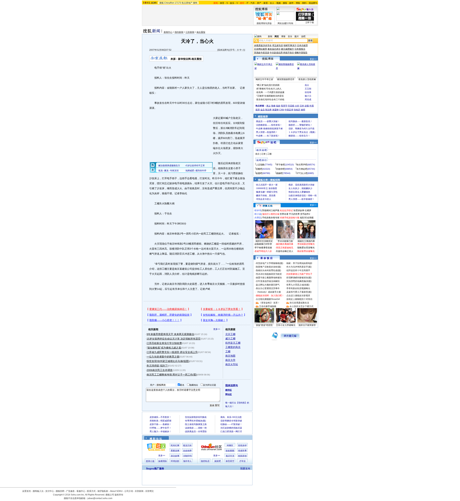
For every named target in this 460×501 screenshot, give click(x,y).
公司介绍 (128, 491)
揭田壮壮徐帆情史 (264, 241)
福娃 (278, 106)
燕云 (307, 85)
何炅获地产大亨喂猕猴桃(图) (269, 263)
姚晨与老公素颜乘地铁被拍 (269, 277)
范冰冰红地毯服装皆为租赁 (269, 274)
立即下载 (309, 22)
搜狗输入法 (38, 491)
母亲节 (284, 106)
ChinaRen (169, 3)
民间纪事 (175, 445)
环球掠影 (175, 461)
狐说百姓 (187, 445)
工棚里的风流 (232, 347)
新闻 (270, 36)
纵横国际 (162, 461)
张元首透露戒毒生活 (299, 302)
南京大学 (230, 360)
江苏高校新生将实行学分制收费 (164, 343)
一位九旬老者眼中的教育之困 (163, 356)
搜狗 (195, 3)
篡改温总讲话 (274, 49)
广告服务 (70, 491)
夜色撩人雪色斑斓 (307, 79)
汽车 (252, 3)
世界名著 (284, 214)
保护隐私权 (102, 491)
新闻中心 (168, 32)
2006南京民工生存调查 (159, 370)
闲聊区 (230, 445)
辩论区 (228, 394)
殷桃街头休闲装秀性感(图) (268, 270)
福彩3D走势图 (307, 217)
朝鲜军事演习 (290, 45)
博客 (298, 3)
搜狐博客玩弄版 (264, 23)
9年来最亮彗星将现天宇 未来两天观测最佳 (170, 334)
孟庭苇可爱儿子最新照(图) (299, 292)
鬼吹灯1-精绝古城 (270, 214)
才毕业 (242, 461)
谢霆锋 (275, 109)
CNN (281, 109)
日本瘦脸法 (300, 49)
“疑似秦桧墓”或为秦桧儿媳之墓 (164, 347)
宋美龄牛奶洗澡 (261, 52)
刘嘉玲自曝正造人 (284, 251)
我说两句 (313, 3)
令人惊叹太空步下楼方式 (301, 306)
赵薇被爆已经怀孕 (263, 244)
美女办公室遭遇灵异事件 (268, 288)
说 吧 (273, 142)
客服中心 (81, 491)
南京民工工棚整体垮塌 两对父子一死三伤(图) (172, 374)
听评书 (258, 210)
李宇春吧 (280, 164)
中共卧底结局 (276, 52)
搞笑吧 (217, 461)
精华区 (228, 390)
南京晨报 (201, 32)
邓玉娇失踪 (277, 45)
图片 (297, 36)
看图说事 (175, 450)
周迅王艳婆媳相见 (284, 247)
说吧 (303, 36)
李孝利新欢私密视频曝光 (298, 288)
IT (247, 3)
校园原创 (242, 456)
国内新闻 (179, 32)
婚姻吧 (279, 173)
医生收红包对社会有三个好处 (270, 99)
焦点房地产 (187, 3)
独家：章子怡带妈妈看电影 (299, 263)
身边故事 (175, 456)
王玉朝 (308, 88)
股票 (258, 109)
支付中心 (49, 491)
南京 (257, 154)
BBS (304, 3)
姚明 (303, 109)
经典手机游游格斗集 (289, 217)
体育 (222, 3)
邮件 (291, 3)
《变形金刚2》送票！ (269, 302)
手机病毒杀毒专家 (270, 217)
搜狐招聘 (60, 491)
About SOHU (116, 491)
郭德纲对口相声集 (270, 210)
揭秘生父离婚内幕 (306, 241)
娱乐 (232, 3)
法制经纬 (187, 456)
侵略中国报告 (301, 52)
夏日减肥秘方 (287, 49)
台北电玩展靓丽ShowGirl (268, 299)
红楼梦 (308, 210)
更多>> (216, 329)
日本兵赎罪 (302, 45)
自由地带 (187, 450)
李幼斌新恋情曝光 (306, 244)
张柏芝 (297, 109)
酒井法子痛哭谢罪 (307, 325)
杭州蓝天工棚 (232, 342)
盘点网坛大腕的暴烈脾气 (268, 285)
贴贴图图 (230, 450)
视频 (278, 3)
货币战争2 (305, 214)
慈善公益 (150, 461)
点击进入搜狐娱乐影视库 (298, 295)
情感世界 (242, 450)
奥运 (268, 106)
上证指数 (260, 164)
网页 (277, 36)
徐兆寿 (308, 92)
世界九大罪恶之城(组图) (297, 285)
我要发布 (245, 468)
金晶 (262, 109)
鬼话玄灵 (230, 456)
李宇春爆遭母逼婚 (263, 247)
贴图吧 (259, 173)
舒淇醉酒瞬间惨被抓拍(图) (299, 277)
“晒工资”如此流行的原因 (267, 85)
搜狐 (161, 3)
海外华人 (187, 461)
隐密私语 (205, 461)
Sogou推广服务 (155, 468)
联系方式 (91, 491)
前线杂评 (242, 445)
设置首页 (26, 491)
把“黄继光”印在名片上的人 (269, 88)
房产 (259, 3)
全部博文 (149, 491)
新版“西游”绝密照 (264, 325)
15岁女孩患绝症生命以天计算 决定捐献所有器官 (174, 338)
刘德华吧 (280, 169)
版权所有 (119, 494)
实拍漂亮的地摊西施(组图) (299, 281)
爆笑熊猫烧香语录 (285, 79)
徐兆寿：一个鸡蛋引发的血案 (270, 92)
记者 (263, 154)
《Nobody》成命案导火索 (268, 292)
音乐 (290, 36)
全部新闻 (139, 491)
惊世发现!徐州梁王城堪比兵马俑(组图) (168, 361)
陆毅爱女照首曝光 (306, 247)
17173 (178, 3)
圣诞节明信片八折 (263, 251)
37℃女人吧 (301, 173)
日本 (302, 106)
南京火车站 (231, 364)
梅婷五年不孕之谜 (264, 79)
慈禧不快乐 (288, 52)
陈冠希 (268, 109)
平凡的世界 (294, 214)
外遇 (311, 106)
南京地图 (230, 355)
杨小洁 (308, 96)
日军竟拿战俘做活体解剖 (268, 281)
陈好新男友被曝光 (306, 251)
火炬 (297, 106)
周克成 (308, 99)
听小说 (258, 214)
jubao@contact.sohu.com (100, 498)
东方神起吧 (301, 169)
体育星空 (230, 461)
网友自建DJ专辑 (285, 23)
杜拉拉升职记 (286, 210)
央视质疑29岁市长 (263, 45)
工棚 (227, 351)
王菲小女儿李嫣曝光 (285, 325)
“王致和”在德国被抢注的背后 (270, 96)
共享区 (258, 217)
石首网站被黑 (260, 49)
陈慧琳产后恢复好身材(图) (268, 267)
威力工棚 (230, 338)
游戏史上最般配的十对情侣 (299, 299)
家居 (265, 3)
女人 (272, 3)
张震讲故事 (298, 210)
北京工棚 (230, 334)
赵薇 (307, 106)
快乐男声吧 (301, 164)
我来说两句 (223, 50)
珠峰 (273, 106)
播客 (285, 3)
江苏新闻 (190, 32)
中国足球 (289, 109)
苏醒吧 (259, 169)
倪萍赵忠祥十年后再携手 (298, 270)
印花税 (291, 106)
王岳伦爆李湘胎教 (267, 306)
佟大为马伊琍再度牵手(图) (299, 267)
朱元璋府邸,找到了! (157, 365)
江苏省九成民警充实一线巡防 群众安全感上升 (172, 352)
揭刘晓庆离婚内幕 (284, 244)
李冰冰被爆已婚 (285, 241)
